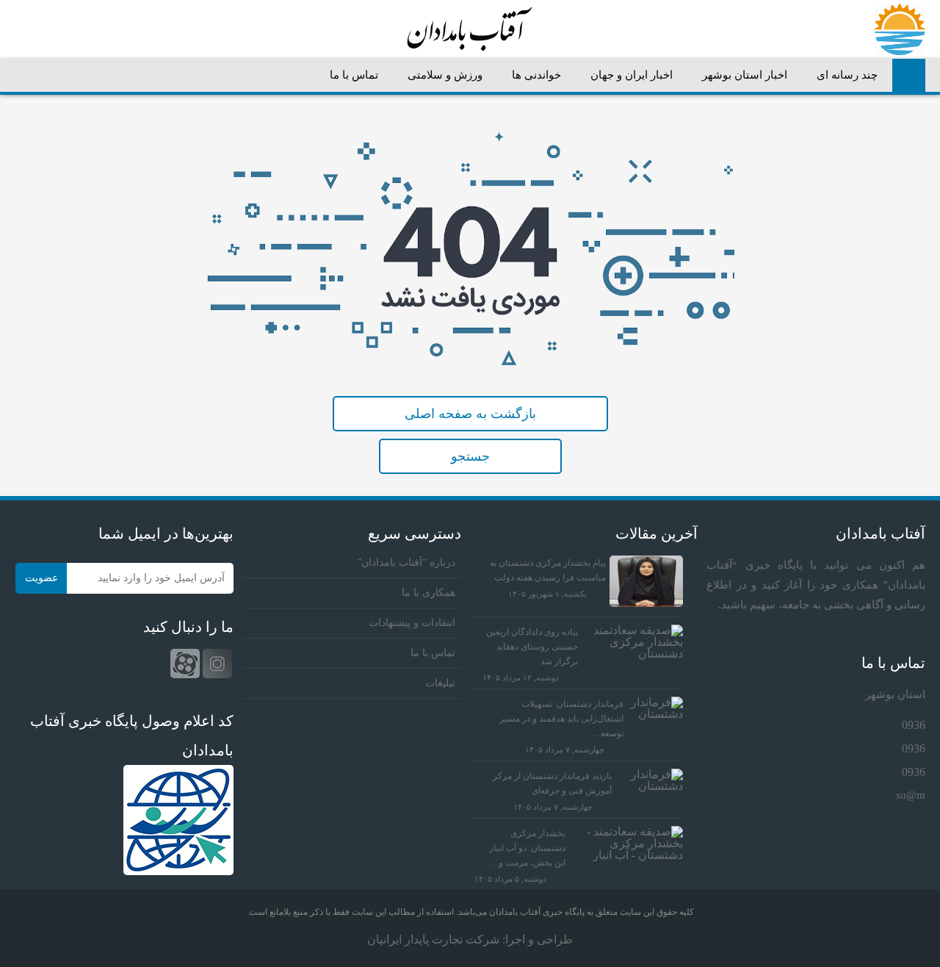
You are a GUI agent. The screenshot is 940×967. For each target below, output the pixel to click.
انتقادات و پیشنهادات (412, 622)
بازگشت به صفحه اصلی (470, 413)
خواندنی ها (536, 75)
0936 (913, 725)
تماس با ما (354, 75)
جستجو (470, 456)
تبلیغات (440, 683)
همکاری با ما (428, 592)
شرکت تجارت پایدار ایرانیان (433, 939)
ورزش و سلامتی (445, 75)
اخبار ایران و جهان (631, 75)
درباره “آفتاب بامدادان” (406, 562)
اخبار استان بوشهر (744, 75)
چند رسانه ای (847, 75)
